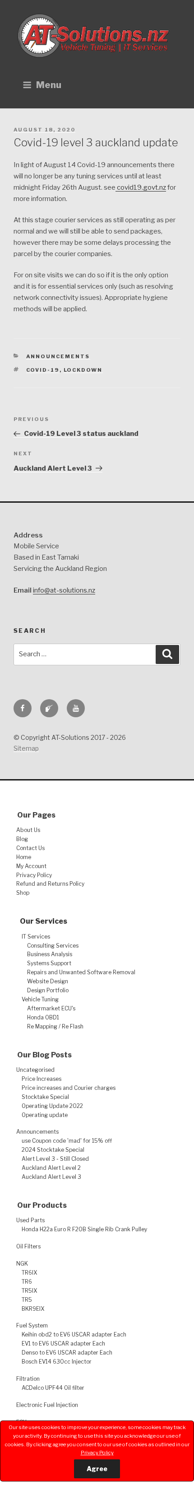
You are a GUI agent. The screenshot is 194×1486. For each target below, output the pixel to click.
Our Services (43, 921)
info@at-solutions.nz (64, 590)
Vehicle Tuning (40, 999)
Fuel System (32, 1325)
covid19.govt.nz (140, 187)
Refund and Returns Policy (50, 883)
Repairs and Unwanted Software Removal (81, 972)
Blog (22, 839)
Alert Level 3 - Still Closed (55, 1158)
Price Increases (41, 1078)
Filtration (28, 1378)
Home (23, 857)
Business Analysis (49, 954)
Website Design (47, 981)
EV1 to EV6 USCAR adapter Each (63, 1343)
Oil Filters (28, 1246)
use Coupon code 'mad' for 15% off (67, 1140)
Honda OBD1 (43, 1017)
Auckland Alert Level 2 (51, 1167)
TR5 (27, 1299)
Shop (22, 892)
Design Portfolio (48, 990)
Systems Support (49, 963)
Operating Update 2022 (52, 1106)
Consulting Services (53, 945)
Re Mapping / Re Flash (55, 1026)
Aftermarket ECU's (51, 1008)
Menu (48, 84)
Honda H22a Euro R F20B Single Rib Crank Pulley (84, 1229)
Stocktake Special (45, 1096)
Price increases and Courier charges (68, 1087)
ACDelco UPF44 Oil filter (53, 1387)
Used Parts (30, 1220)
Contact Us (30, 848)
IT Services (36, 936)
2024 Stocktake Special (53, 1149)
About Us (28, 830)
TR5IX (29, 1290)
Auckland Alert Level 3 (51, 1176)
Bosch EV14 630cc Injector (57, 1361)
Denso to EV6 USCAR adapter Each (67, 1352)
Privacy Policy (97, 1452)
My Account (31, 866)
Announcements (58, 356)
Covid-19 (43, 370)
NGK (22, 1263)
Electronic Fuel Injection (47, 1405)
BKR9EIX (33, 1308)
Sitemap (26, 748)
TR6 (27, 1281)
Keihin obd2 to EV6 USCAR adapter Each (74, 1334)
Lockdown (83, 370)
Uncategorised (35, 1069)
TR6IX (29, 1272)
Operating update (45, 1115)
